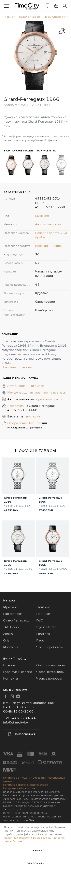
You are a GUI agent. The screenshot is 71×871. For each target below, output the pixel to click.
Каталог (9, 600)
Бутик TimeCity (14, 658)
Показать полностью (17, 367)
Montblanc (11, 647)
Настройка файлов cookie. (19, 788)
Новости (9, 665)
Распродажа (12, 614)
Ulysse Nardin (46, 627)
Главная (9, 16)
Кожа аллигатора (48, 246)
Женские (43, 607)
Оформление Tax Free (24, 423)
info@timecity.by (15, 722)
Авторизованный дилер (25, 386)
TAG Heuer (11, 627)
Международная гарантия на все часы (36, 392)
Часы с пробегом (49, 647)
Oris (6, 640)
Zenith (8, 634)
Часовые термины (50, 672)
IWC (39, 620)
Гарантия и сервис (17, 672)
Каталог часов (29, 16)
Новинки (43, 614)
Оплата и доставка (50, 665)
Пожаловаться (25, 734)
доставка (33, 416)
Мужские (42, 216)
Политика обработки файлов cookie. (25, 784)
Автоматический (48, 224)
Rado (40, 640)
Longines (43, 634)
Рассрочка (15, 406)
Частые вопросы (49, 678)
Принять (35, 850)
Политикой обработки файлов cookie (27, 837)
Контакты (10, 678)
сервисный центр (48, 399)
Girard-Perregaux (16, 620)
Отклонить (35, 863)
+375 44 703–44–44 (19, 718)
